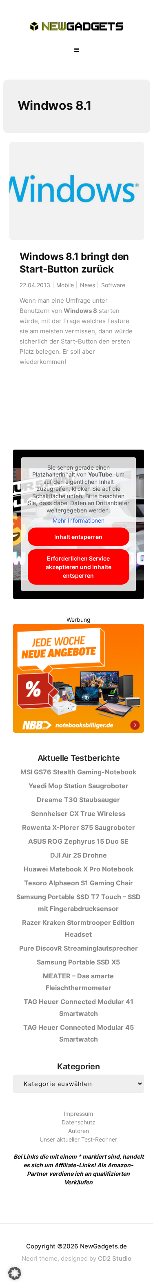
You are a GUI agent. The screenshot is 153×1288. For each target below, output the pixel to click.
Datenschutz (78, 1122)
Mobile (65, 285)
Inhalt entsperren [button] (78, 536)
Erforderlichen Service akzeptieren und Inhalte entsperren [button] (78, 567)
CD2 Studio (114, 1258)
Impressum (78, 1113)
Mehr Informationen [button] (78, 520)
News (87, 285)
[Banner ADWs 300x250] (78, 679)
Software (113, 285)
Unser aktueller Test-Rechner (78, 1139)
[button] (14, 1273)
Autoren (78, 1130)
